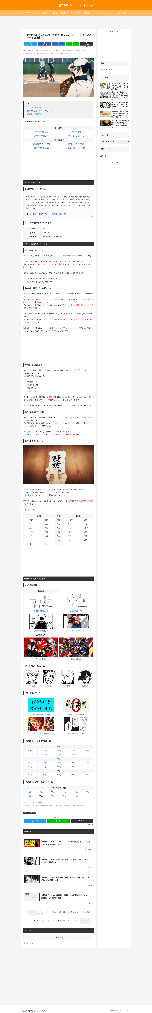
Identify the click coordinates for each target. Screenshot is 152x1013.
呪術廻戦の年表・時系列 (41, 144)
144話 (44, 763)
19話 (88, 792)
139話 (30, 755)
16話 (52, 792)
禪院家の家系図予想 (41, 132)
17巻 (58, 759)
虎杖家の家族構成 (76, 132)
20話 (29, 796)
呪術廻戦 (33, 812)
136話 (58, 751)
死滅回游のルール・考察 (76, 148)
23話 (64, 796)
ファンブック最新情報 (76, 136)
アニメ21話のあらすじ (35, 107)
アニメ (26, 812)
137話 (73, 751)
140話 (44, 755)
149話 (44, 767)
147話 (87, 763)
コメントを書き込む (59, 937)
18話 (76, 792)
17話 (64, 792)
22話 (52, 796)
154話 (58, 775)
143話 (30, 763)
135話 (44, 751)
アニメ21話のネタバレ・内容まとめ (40, 111)
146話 (73, 763)
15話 (41, 792)
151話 (73, 767)
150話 (58, 767)
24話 (76, 796)
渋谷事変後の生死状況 (41, 148)
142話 (73, 755)
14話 (29, 792)
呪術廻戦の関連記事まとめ (36, 114)
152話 (30, 775)
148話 (30, 767)
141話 (58, 755)
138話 (87, 751)
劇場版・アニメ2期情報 (76, 144)
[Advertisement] (76, 21)
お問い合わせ (105, 156)
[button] (82, 821)
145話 (58, 763)
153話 (44, 775)
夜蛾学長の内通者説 (41, 136)
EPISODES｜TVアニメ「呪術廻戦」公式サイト (49, 214)
